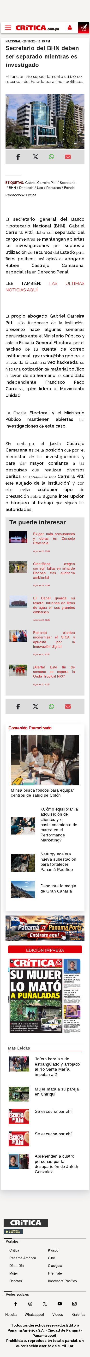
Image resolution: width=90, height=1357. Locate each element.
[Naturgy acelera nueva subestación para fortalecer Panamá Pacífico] (23, 862)
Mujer (13, 1273)
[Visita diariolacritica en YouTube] (60, 1303)
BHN (12, 188)
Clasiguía (55, 1265)
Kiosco (53, 1250)
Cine (51, 1257)
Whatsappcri (34, 1314)
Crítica (14, 1250)
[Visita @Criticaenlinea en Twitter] (30, 1303)
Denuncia (26, 188)
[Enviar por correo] (68, 157)
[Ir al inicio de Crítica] (38, 28)
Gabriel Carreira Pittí (40, 183)
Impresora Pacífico (62, 1280)
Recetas (15, 1280)
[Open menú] (8, 27)
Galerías (78, 1314)
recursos (53, 188)
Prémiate (55, 1273)
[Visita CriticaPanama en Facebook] (15, 1303)
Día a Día (16, 1265)
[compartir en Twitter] (35, 157)
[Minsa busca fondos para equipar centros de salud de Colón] (45, 760)
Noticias (11, 1314)
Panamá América (22, 1257)
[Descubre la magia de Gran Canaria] (23, 889)
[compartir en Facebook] (18, 157)
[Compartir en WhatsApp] (53, 155)
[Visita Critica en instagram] (74, 1303)
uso (40, 188)
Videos (57, 1314)
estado (69, 188)
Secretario (67, 183)
